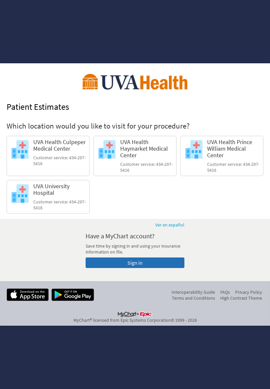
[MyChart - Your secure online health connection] (135, 82)
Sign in (135, 262)
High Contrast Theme (241, 298)
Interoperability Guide (193, 292)
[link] (48, 156)
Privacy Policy (248, 292)
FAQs (225, 292)
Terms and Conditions (193, 298)
